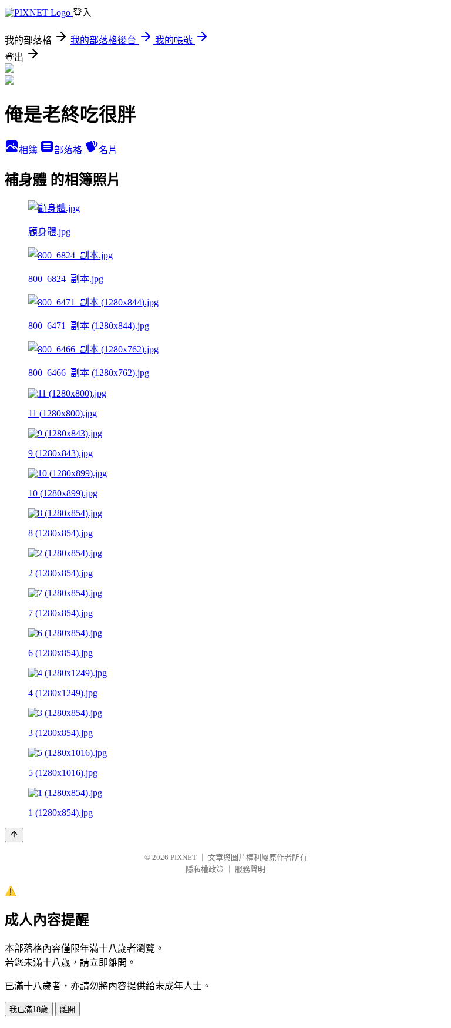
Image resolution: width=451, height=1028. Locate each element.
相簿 (29, 150)
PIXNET (183, 857)
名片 (108, 150)
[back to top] (14, 835)
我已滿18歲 (28, 1009)
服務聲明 (250, 869)
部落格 (69, 150)
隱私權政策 (205, 869)
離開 (67, 1009)
